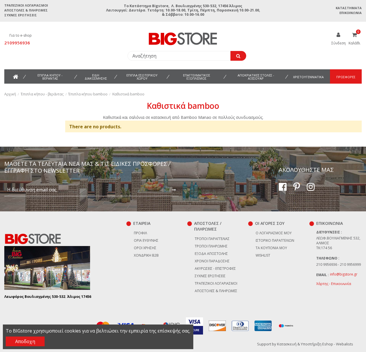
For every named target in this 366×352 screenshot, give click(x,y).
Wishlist (263, 255)
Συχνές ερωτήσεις (20, 15)
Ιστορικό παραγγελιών (275, 240)
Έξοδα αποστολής (211, 253)
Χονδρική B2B (146, 255)
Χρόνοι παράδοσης (212, 261)
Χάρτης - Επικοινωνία (333, 283)
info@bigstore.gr (343, 274)
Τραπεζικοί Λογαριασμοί (26, 5)
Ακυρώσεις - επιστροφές (215, 268)
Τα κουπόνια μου (271, 247)
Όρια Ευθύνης (146, 240)
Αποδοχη (25, 341)
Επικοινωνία (350, 13)
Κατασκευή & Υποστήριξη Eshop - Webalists (315, 344)
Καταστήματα (349, 8)
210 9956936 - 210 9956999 (338, 264)
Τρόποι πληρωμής (211, 246)
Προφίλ (140, 233)
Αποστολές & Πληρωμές (26, 10)
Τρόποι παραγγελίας (212, 238)
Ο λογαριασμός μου (274, 233)
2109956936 (17, 43)
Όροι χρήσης (145, 247)
